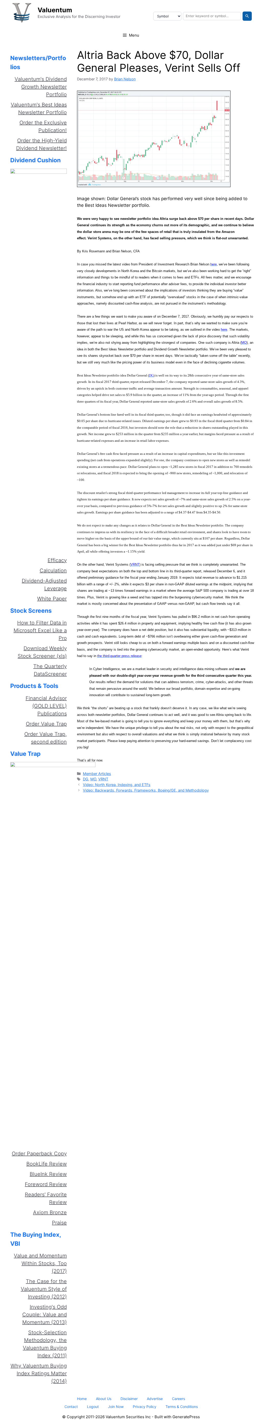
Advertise (155, 1398)
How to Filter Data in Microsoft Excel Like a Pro (40, 630)
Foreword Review (46, 1184)
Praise (59, 1223)
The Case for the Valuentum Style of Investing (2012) (44, 1289)
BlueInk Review (48, 1174)
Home (82, 1398)
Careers (178, 1398)
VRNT (103, 779)
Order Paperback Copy (39, 1153)
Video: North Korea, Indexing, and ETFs (116, 784)
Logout (93, 1406)
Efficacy (57, 560)
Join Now (116, 1406)
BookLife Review (46, 1164)
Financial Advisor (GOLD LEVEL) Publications (46, 706)
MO (93, 779)
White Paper (52, 599)
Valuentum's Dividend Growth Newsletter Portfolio (41, 87)
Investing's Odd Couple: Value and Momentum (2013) (44, 1314)
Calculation (53, 570)
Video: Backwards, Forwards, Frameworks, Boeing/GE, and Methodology (146, 790)
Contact (71, 1406)
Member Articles (97, 773)
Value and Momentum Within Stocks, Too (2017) (40, 1263)
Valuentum (55, 10)
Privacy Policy (144, 1406)
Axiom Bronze (50, 1212)
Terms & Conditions (182, 1406)
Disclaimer (129, 1398)
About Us (103, 1398)
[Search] (247, 16)
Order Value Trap (46, 724)
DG (85, 779)
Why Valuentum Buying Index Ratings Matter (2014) (38, 1373)
